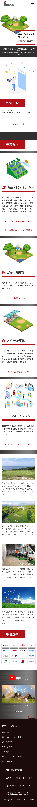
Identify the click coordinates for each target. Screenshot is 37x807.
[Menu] (32, 4)
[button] (18, 694)
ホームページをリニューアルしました (16, 112)
